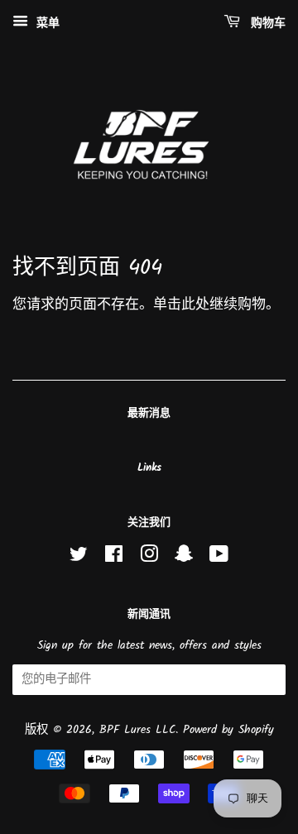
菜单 (46, 23)
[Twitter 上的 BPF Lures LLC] (79, 558)
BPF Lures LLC (137, 730)
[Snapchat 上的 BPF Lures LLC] (184, 558)
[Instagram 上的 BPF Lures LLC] (149, 558)
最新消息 (149, 413)
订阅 (257, 680)
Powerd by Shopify (228, 730)
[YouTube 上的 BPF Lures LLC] (218, 558)
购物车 (266, 23)
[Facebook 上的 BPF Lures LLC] (113, 558)
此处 (195, 305)
